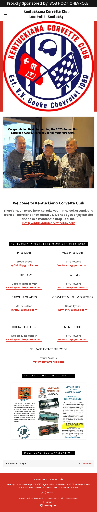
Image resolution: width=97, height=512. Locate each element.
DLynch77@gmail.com (72, 310)
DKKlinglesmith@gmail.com (24, 287)
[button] (5, 13)
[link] (46, 17)
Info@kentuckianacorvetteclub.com (48, 223)
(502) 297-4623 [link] (48, 492)
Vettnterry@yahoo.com (72, 265)
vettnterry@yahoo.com (72, 287)
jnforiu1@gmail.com (24, 310)
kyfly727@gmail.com (24, 265)
